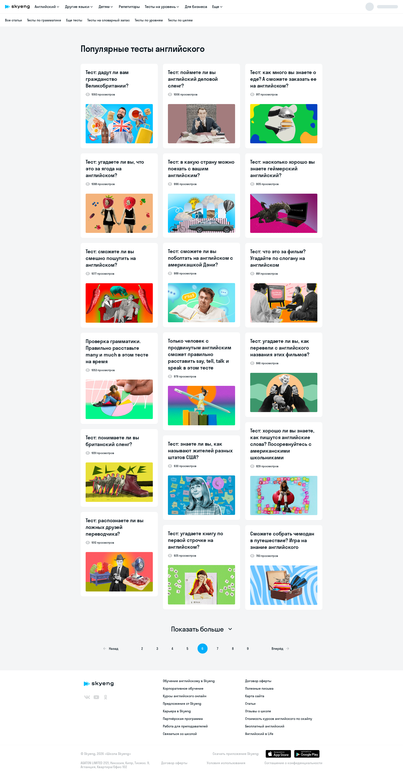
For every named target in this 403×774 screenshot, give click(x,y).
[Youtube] (96, 697)
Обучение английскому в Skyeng (189, 681)
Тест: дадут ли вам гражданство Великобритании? (107, 79)
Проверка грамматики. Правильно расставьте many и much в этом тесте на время (117, 351)
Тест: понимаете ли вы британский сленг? (112, 440)
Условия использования (226, 763)
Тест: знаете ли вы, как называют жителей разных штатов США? (200, 450)
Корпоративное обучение (183, 688)
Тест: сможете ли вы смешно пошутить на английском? (111, 258)
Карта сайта (254, 696)
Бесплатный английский (264, 726)
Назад (113, 648)
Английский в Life (259, 734)
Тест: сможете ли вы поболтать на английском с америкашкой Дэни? (200, 258)
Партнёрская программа (183, 719)
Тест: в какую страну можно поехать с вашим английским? (201, 168)
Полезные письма (259, 688)
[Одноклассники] (105, 697)
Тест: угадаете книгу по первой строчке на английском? (195, 540)
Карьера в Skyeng (177, 711)
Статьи (250, 703)
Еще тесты (74, 20)
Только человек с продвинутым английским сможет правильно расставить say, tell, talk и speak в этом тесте (199, 354)
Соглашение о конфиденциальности (293, 763)
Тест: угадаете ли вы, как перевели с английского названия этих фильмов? (279, 348)
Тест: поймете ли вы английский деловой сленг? (193, 79)
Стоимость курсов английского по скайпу (278, 719)
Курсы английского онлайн (184, 696)
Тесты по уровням (149, 20)
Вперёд (277, 648)
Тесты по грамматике (44, 20)
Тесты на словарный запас (108, 20)
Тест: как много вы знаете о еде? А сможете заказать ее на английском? (283, 79)
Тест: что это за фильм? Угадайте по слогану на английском (278, 258)
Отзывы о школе (258, 711)
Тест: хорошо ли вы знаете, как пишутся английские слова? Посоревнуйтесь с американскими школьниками (282, 444)
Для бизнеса (196, 6)
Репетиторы (129, 6)
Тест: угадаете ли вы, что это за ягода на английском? (115, 168)
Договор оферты (258, 681)
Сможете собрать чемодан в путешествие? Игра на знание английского (282, 540)
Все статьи (13, 20)
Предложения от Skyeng (182, 703)
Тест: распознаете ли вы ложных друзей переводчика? (115, 527)
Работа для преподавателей (185, 726)
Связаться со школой (180, 734)
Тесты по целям (180, 20)
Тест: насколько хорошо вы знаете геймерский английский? (282, 168)
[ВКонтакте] (87, 697)
